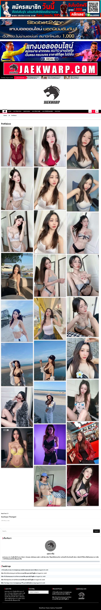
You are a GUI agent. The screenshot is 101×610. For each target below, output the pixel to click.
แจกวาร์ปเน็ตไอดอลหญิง (47, 111)
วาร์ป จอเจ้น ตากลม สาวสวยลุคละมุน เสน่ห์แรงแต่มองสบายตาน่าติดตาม (20, 570)
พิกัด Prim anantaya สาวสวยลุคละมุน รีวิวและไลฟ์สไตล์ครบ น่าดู (62, 77)
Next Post (4, 513)
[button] (90, 111)
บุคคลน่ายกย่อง (26, 111)
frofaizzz (6, 123)
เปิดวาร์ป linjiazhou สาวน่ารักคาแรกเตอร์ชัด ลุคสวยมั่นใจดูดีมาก (18, 579)
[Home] (4, 111)
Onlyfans (57, 111)
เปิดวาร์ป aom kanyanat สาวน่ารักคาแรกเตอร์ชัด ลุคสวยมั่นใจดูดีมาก (40, 77)
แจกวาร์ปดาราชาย (17, 111)
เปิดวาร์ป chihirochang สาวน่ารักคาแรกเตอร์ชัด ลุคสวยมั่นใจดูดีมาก (19, 573)
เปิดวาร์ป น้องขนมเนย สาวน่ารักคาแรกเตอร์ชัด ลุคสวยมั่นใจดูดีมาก (18, 576)
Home (9, 111)
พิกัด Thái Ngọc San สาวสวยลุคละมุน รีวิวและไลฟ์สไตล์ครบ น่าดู (18, 583)
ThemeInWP (58, 608)
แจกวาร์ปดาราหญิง (36, 111)
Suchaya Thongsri (8, 517)
